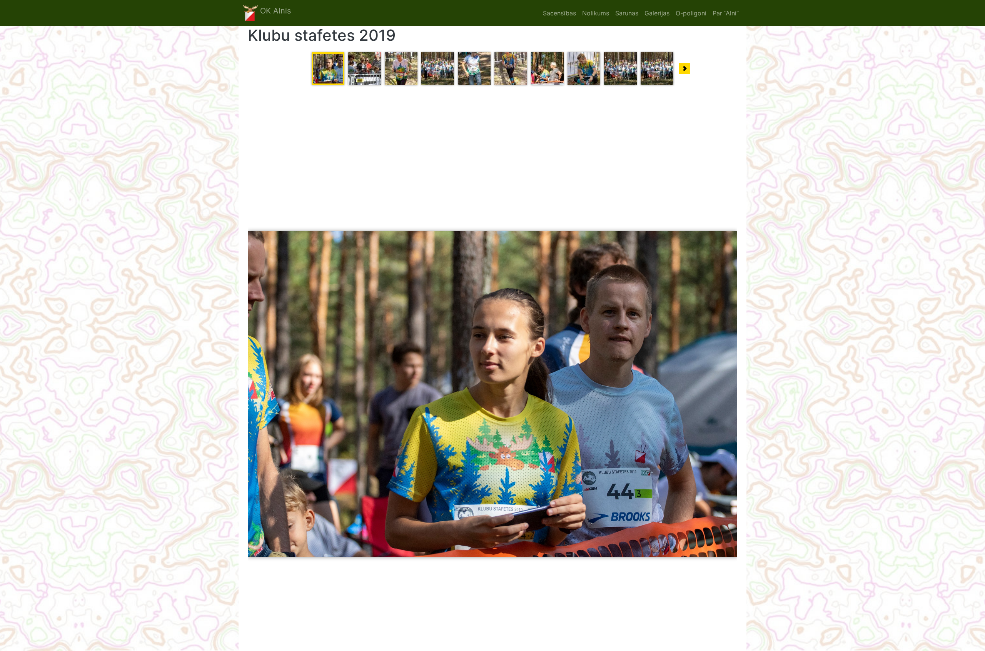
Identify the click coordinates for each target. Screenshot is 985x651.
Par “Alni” (726, 13)
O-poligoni (691, 13)
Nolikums (595, 13)
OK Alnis (274, 10)
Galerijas (656, 13)
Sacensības (559, 13)
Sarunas (626, 13)
